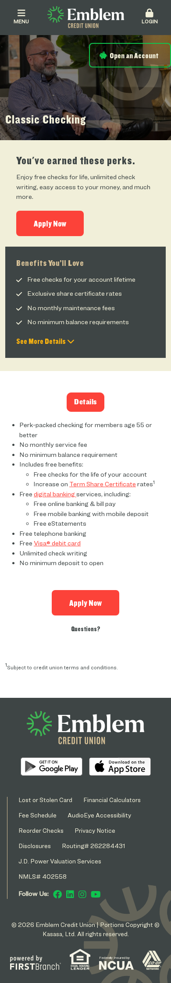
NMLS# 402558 (42, 876)
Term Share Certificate (102, 484)
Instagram (82, 894)
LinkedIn (70, 894)
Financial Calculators (112, 799)
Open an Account (134, 55)
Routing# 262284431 (93, 845)
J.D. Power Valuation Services (59, 861)
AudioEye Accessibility (99, 815)
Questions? (85, 629)
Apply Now (50, 223)
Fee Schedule (37, 815)
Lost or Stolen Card (45, 799)
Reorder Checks (41, 830)
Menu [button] (21, 21)
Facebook (57, 894)
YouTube (96, 894)
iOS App (120, 766)
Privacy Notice (95, 830)
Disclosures (34, 845)
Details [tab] (85, 402)
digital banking (55, 494)
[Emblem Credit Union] (85, 17)
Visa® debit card (57, 543)
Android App (51, 766)
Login (150, 21)
